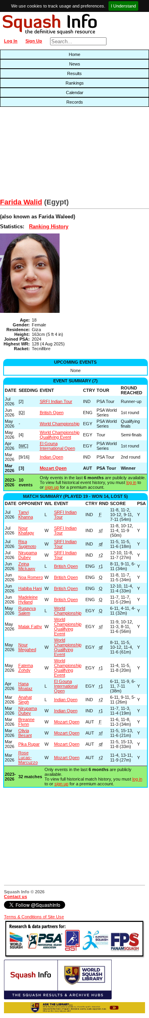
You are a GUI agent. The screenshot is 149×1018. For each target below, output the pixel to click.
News (74, 64)
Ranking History (48, 226)
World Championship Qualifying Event (59, 435)
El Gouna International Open (57, 446)
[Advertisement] (47, 154)
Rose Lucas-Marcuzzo (28, 757)
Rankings (75, 83)
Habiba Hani (30, 588)
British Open (52, 412)
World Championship (59, 423)
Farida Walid (21, 202)
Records (74, 102)
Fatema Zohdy (25, 668)
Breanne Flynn (26, 722)
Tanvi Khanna (25, 514)
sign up (52, 487)
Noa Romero (30, 577)
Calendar (74, 92)
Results (74, 73)
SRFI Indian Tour (56, 401)
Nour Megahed (27, 647)
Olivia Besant (25, 733)
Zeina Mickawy (26, 566)
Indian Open (51, 457)
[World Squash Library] (58, 997)
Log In (10, 41)
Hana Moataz (25, 686)
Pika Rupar (29, 744)
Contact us (15, 896)
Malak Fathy (30, 626)
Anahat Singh (25, 699)
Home (74, 54)
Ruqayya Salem (27, 610)
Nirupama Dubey (27, 555)
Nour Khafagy (26, 530)
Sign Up (33, 41)
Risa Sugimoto (27, 544)
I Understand (123, 6)
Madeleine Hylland (28, 599)
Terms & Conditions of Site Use (34, 916)
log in (131, 482)
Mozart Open (53, 468)
